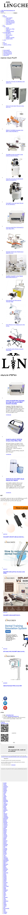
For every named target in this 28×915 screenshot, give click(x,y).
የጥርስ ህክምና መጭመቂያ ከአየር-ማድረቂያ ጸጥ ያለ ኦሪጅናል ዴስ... (14, 204)
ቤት (4, 15)
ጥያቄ (7, 414)
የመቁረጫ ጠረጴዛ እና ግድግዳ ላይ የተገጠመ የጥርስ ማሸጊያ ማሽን (14, 439)
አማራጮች (8, 19)
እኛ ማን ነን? (8, 33)
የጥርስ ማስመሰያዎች (10, 22)
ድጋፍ (4, 26)
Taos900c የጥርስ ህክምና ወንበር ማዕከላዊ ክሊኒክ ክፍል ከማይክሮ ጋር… (14, 276)
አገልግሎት (8, 30)
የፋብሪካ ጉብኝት (9, 38)
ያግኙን (4, 40)
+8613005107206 (10, 715)
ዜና (4, 25)
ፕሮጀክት (8, 36)
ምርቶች (5, 16)
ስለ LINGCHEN (7, 32)
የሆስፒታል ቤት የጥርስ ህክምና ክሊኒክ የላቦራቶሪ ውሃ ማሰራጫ (15, 479)
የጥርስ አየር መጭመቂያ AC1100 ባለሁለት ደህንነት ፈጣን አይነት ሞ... (14, 179)
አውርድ (7, 27)
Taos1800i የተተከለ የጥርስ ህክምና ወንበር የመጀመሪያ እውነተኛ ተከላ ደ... (14, 155)
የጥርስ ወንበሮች (9, 17)
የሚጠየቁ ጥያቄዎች (10, 31)
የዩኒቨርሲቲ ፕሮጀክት (10, 37)
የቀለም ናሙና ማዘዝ (10, 29)
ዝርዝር (9, 414)
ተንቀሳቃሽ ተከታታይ (10, 21)
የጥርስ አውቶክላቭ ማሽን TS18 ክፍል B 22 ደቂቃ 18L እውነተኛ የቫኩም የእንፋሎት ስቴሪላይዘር (15, 402)
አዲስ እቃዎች (8, 24)
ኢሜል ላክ (3, 722)
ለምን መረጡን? (9, 35)
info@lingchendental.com (13, 716)
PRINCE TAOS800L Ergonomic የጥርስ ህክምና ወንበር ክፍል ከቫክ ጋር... (14, 131)
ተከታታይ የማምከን (10, 20)
